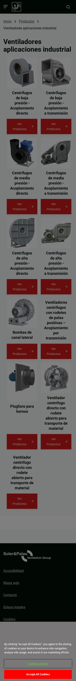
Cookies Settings (37, 663)
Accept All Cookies (38, 674)
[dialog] (38, 651)
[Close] (9, 636)
